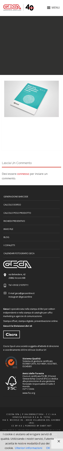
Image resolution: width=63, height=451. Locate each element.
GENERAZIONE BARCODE (16, 196)
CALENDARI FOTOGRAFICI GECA (19, 253)
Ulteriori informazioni (28, 448)
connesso (23, 174)
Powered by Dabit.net (38, 426)
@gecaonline (25, 296)
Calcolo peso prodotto (17, 212)
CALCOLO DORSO (12, 204)
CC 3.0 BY (57, 430)
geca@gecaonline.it (24, 293)
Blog (6, 237)
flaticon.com (36, 430)
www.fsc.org (29, 392)
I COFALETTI (9, 245)
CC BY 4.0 (16, 426)
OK (48, 448)
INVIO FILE (8, 229)
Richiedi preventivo (14, 220)
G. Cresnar (20, 430)
